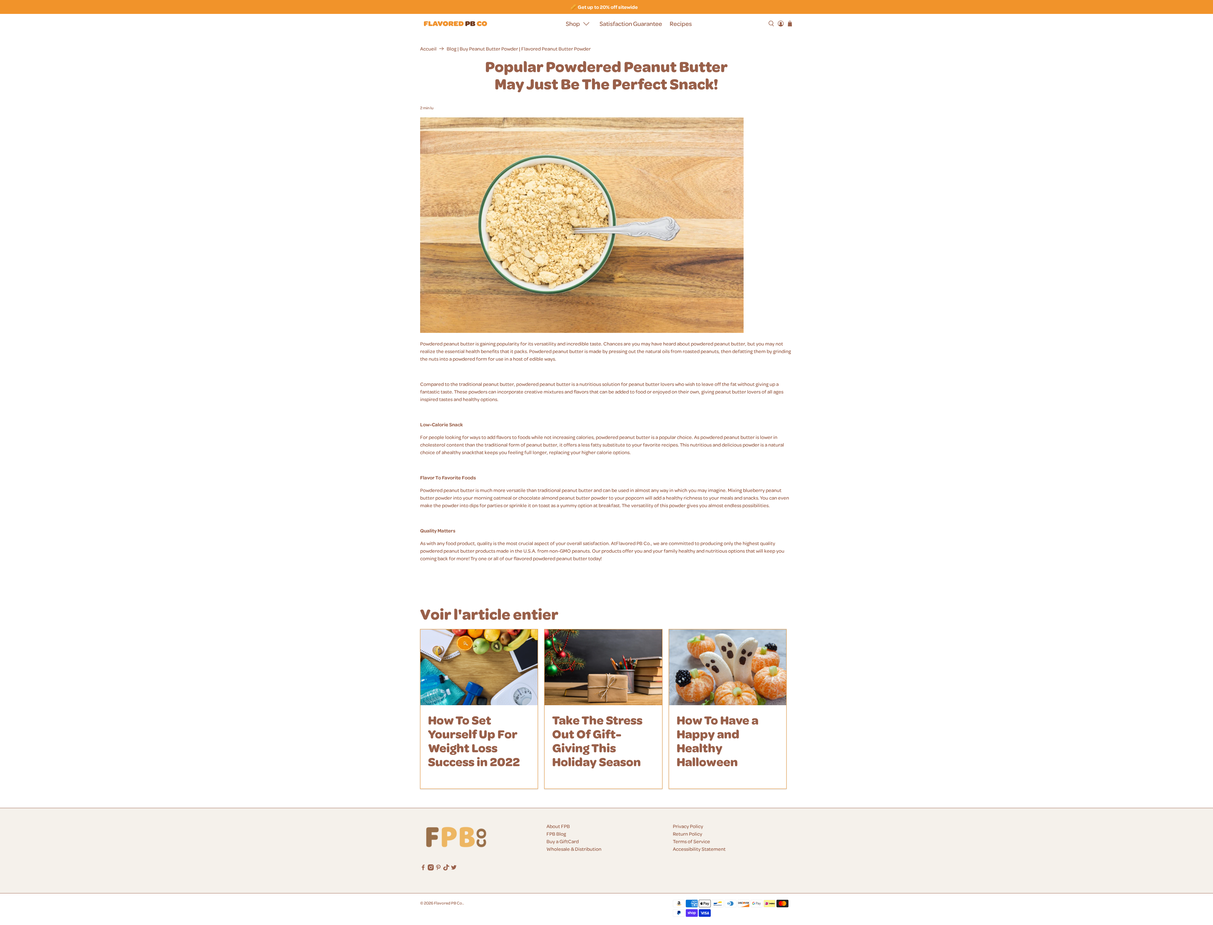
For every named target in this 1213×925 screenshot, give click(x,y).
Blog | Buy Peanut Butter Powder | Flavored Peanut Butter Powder (519, 48)
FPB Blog (556, 834)
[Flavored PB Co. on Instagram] (431, 869)
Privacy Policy (688, 826)
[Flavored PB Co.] (455, 24)
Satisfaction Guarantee (631, 23)
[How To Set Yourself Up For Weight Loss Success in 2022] (479, 667)
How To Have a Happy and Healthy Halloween (717, 740)
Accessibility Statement (699, 849)
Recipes (681, 23)
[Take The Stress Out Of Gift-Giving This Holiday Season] (603, 667)
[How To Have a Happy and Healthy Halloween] (727, 667)
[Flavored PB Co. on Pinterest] (438, 869)
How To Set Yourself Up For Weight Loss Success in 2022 (474, 740)
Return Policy (687, 834)
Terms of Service (691, 841)
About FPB (558, 826)
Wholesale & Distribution (573, 849)
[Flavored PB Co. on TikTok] (446, 869)
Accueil (428, 48)
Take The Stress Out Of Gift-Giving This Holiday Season (597, 740)
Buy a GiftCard (562, 841)
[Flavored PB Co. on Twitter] (454, 869)
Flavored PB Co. (448, 902)
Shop (573, 23)
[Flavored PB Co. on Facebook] (423, 869)
